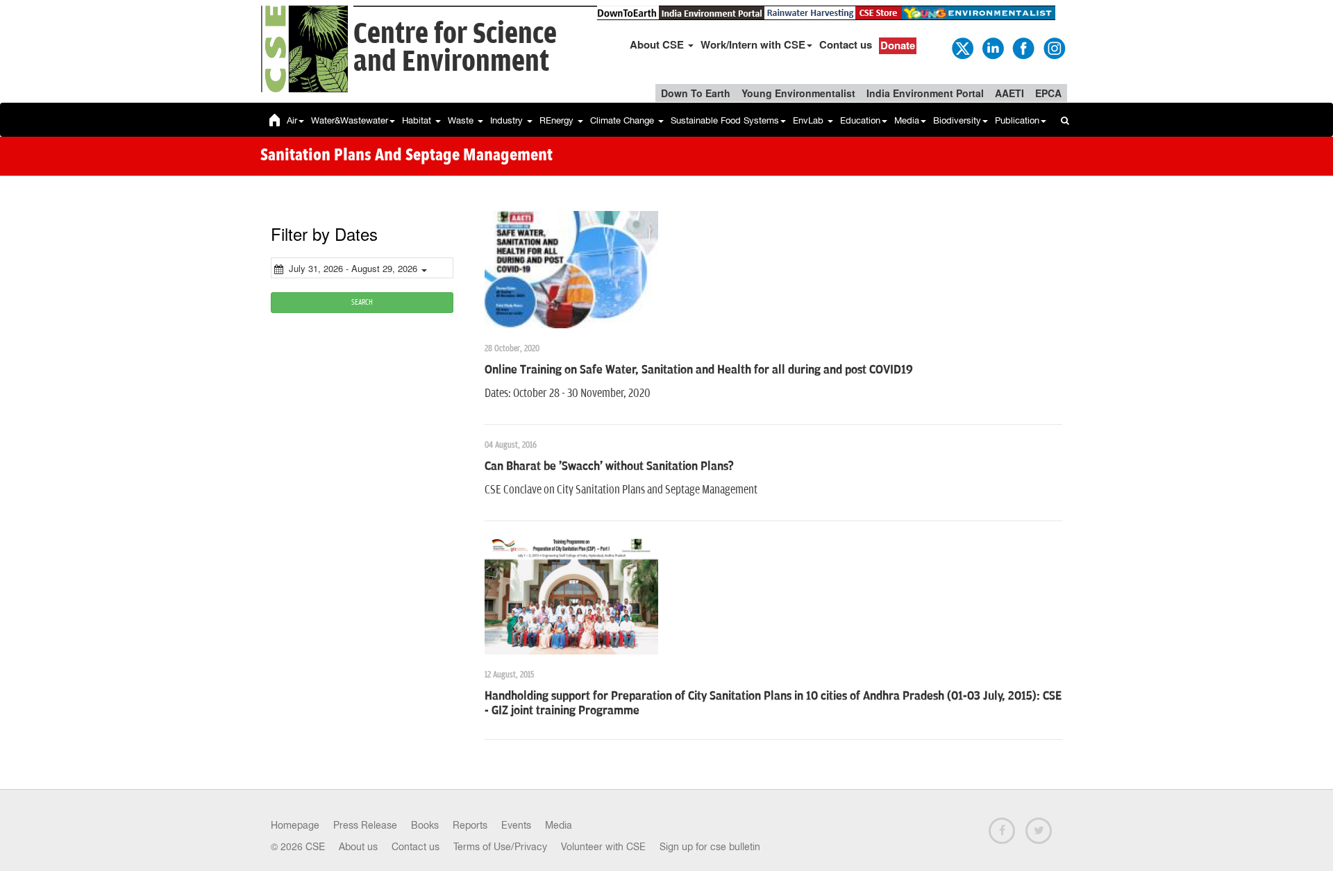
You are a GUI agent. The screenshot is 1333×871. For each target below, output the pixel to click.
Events (516, 825)
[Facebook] (1022, 47)
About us (358, 846)
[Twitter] (961, 47)
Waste (462, 120)
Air (292, 120)
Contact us (845, 44)
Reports (470, 825)
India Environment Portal (925, 93)
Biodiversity (957, 120)
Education (860, 120)
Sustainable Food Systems (725, 120)
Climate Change (623, 120)
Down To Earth (695, 93)
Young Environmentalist (798, 93)
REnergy (557, 120)
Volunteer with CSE (603, 846)
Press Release (365, 825)
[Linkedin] (992, 47)
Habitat (418, 120)
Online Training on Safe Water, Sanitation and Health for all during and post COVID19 (699, 370)
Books (425, 825)
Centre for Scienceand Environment (455, 48)
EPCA (1048, 93)
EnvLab (809, 120)
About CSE (658, 44)
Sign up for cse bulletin (710, 846)
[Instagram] (1053, 47)
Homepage (295, 825)
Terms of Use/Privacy (500, 846)
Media (906, 120)
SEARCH (362, 302)
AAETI (1009, 93)
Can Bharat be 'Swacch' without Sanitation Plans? (609, 466)
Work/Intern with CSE (753, 44)
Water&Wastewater (349, 120)
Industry (508, 120)
